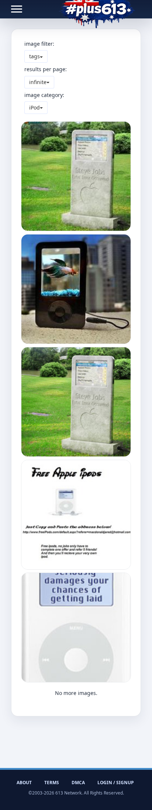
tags (34, 56)
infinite (37, 82)
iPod (34, 107)
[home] (97, 9)
